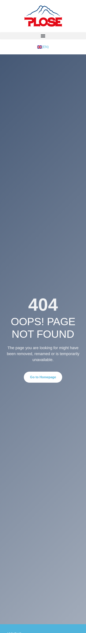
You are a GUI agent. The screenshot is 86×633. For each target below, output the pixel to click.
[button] (43, 35)
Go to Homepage (43, 377)
